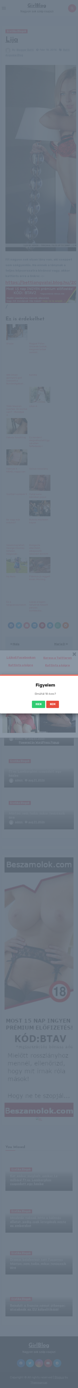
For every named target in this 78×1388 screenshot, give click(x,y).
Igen (39, 704)
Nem (52, 704)
